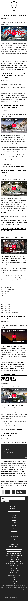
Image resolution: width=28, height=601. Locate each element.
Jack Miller (14, 65)
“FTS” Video (19, 200)
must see (15, 356)
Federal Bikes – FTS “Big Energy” (13, 171)
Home (14, 505)
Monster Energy (5, 135)
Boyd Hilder (16, 63)
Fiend (7, 346)
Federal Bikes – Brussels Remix (9, 379)
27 (14, 492)
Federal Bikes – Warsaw (13, 15)
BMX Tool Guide (14, 557)
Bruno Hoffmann (15, 220)
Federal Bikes (11, 43)
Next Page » (21, 492)
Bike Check (9, 258)
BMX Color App (14, 509)
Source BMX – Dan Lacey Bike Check (13, 230)
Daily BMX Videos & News (14, 507)
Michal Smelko (23, 222)
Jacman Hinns (9, 366)
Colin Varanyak (4, 368)
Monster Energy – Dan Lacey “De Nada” (12, 106)
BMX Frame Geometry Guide (14, 553)
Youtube (14, 525)
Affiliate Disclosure (14, 536)
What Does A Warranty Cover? (14, 551)
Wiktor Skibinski (14, 67)
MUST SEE (8, 137)
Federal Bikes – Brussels (9, 434)
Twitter (14, 523)
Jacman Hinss (4, 473)
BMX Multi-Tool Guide (14, 559)
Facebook (14, 520)
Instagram (14, 528)
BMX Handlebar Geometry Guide (14, 555)
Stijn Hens (13, 473)
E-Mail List (14, 531)
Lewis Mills (17, 366)
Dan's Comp (14, 581)
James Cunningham (6, 222)
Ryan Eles (14, 222)
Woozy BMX (12, 91)
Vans (14, 577)
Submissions (14, 513)
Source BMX (4, 91)
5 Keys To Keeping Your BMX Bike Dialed (14, 563)
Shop (14, 539)
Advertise (14, 515)
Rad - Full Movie (14, 565)
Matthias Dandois (18, 370)
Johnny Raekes (8, 364)
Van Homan (12, 256)
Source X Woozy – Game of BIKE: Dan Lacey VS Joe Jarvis (13, 75)
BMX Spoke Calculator (14, 511)
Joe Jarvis (8, 65)
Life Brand (14, 583)
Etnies (14, 579)
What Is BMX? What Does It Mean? (14, 549)
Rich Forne (5, 69)
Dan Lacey (21, 65)
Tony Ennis (7, 374)
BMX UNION (14, 4)
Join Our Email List (14, 546)
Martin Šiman (18, 368)
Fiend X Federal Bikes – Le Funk (13, 317)
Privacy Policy (14, 534)
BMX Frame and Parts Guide (14, 561)
